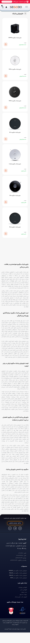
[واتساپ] (10, 528)
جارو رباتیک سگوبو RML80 (15, 69)
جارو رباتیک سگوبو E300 (15, 132)
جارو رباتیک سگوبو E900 (15, 196)
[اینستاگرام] (20, 528)
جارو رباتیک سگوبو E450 (15, 227)
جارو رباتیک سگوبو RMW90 (15, 38)
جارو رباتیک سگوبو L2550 (15, 164)
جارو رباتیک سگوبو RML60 (15, 101)
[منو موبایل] (26, 7)
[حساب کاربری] (6, 7)
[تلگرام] (15, 528)
